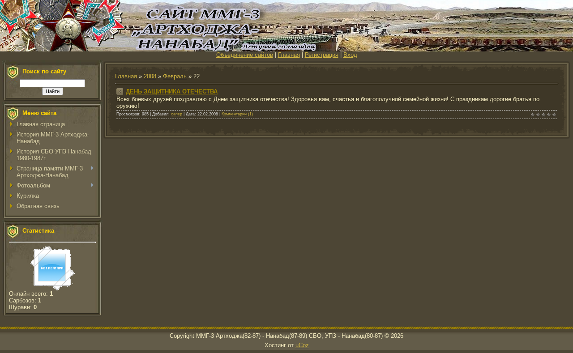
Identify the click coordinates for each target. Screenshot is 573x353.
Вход (350, 54)
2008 (150, 76)
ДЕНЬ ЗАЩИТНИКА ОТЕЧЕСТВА (172, 91)
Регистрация (321, 54)
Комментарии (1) (237, 114)
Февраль (175, 76)
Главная (289, 54)
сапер (176, 114)
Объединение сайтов (244, 54)
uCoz (302, 345)
